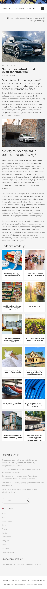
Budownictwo (7, 521)
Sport (4, 545)
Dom (4, 525)
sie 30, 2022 (5, 75)
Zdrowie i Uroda (8, 552)
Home (10, 18)
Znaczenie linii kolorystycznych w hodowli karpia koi (21, 564)
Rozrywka (5, 541)
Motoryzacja (19, 18)
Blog (3, 517)
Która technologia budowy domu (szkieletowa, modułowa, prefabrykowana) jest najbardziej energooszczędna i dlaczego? (19, 463)
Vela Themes (26, 584)
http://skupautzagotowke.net (29, 224)
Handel (4, 533)
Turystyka (5, 548)
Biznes (4, 514)
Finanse (5, 529)
